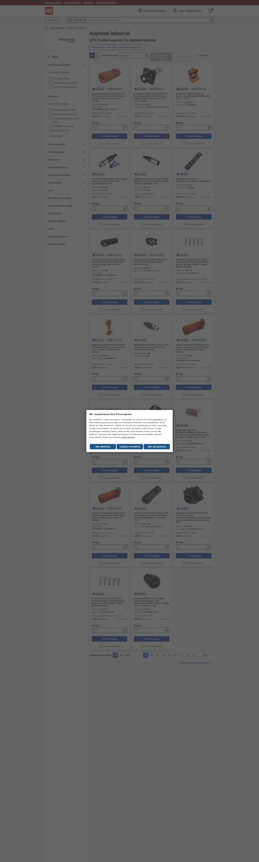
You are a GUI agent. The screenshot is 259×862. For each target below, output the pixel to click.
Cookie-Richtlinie (128, 437)
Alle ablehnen (103, 446)
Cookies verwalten (130, 446)
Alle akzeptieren (157, 446)
